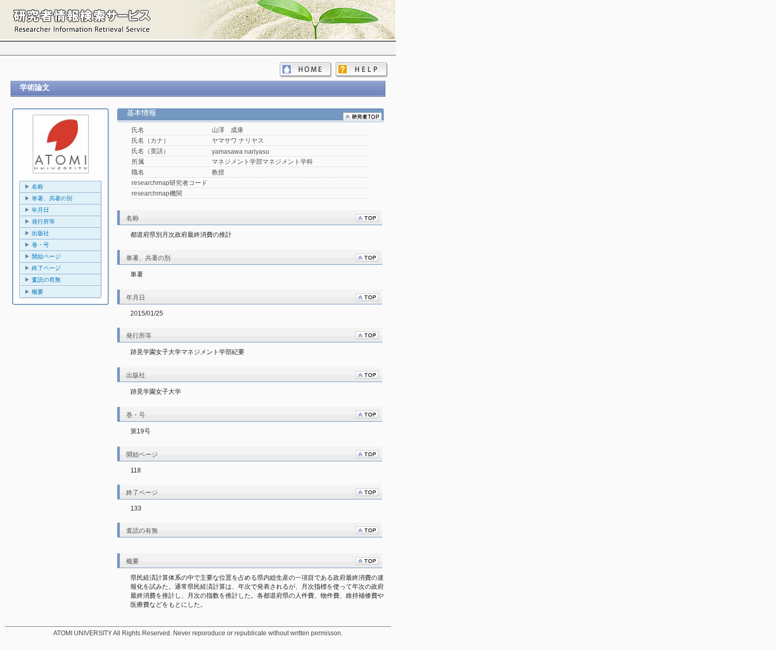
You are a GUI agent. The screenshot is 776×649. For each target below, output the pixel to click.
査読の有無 (46, 279)
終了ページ (46, 268)
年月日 (40, 210)
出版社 (40, 233)
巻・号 (40, 245)
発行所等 (43, 221)
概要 (37, 292)
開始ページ (46, 256)
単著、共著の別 (52, 198)
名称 (37, 186)
